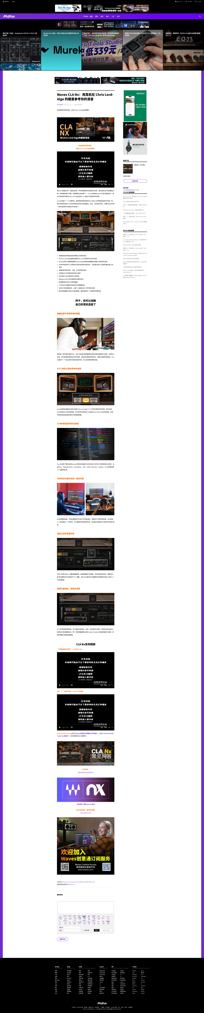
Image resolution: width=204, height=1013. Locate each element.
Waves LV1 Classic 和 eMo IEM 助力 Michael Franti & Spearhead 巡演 (135, 254)
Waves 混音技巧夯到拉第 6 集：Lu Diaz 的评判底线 (135, 263)
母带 (89, 974)
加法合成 (69, 972)
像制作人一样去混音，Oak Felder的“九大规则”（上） (134, 249)
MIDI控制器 (114, 972)
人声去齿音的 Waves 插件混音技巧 (132, 267)
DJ (100, 984)
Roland (142, 989)
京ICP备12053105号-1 (101, 1009)
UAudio (142, 991)
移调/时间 (81, 982)
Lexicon (143, 980)
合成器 (121, 971)
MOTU (133, 984)
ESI (141, 978)
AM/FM (68, 974)
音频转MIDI (90, 984)
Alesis (142, 971)
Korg (133, 980)
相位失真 (69, 985)
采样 (68, 976)
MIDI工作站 (102, 974)
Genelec (134, 978)
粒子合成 (69, 978)
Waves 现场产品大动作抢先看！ (131, 258)
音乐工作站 (102, 972)
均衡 (80, 985)
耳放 (113, 987)
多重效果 (81, 991)
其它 (68, 993)
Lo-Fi (89, 976)
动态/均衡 (122, 984)
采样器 (121, 989)
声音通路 (90, 985)
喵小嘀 (85, 1007)
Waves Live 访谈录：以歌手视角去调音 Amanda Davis (133, 271)
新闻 (91, 16)
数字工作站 (123, 985)
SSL (133, 987)
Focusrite (134, 976)
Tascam (134, 989)
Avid (142, 974)
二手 (113, 16)
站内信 (13, 1)
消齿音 (80, 976)
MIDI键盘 (114, 971)
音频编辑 (102, 978)
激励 (80, 971)
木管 (56, 991)
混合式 (68, 980)
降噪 (89, 971)
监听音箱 (114, 989)
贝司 (56, 974)
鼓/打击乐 (57, 980)
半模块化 (69, 982)
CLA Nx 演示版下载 (128, 190)
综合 (56, 993)
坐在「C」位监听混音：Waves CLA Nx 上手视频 (134, 217)
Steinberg (134, 991)
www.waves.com (85, 813)
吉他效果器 (123, 980)
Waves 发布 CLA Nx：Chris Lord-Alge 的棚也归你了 (135, 222)
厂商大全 (85, 16)
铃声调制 (90, 991)
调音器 (89, 993)
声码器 (80, 989)
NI (141, 984)
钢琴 (56, 982)
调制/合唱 (90, 980)
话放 (113, 985)
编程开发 (102, 993)
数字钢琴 (122, 978)
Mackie (134, 982)
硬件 (96, 16)
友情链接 (130, 1007)
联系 (123, 1007)
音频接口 (114, 976)
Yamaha (143, 993)
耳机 (113, 984)
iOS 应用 (73, 1007)
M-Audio (143, 982)
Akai (133, 972)
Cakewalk (143, 976)
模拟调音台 (114, 978)
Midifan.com (71, 884)
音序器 (121, 993)
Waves (133, 993)
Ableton (134, 971)
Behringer (134, 974)
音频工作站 (102, 971)
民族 (56, 972)
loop (56, 984)
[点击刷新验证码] (96, 930)
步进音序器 (102, 987)
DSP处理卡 (114, 991)
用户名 (61, 927)
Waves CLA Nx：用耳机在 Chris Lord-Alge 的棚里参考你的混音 (135, 197)
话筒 (113, 982)
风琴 (56, 989)
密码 (60, 930)
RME (142, 987)
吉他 (56, 985)
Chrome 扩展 (114, 1007)
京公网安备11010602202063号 (114, 1009)
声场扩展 (81, 978)
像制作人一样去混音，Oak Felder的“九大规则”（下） (134, 235)
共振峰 (68, 989)
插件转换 (102, 989)
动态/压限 (90, 978)
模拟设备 (122, 972)
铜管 (56, 971)
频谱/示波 (90, 972)
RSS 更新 (107, 1007)
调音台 (80, 980)
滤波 (80, 984)
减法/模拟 (69, 971)
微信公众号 (179, 1)
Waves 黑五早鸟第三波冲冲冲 (131, 201)
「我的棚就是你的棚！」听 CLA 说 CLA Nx (134, 213)
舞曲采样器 (123, 991)
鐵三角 (142, 972)
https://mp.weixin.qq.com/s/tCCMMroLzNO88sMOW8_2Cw (78, 882)
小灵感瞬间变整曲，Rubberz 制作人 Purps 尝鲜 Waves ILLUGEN (134, 276)
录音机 (89, 987)
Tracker (101, 982)
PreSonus (134, 985)
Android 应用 (80, 1007)
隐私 (126, 1007)
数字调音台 (114, 980)
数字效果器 (114, 993)
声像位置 (81, 993)
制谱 (101, 991)
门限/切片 (81, 987)
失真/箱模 (90, 982)
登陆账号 (7, 1)
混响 (80, 972)
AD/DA (121, 982)
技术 (107, 16)
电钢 (56, 976)
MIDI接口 (114, 974)
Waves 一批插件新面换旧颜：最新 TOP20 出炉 (135, 206)
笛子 (56, 987)
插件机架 (102, 980)
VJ (100, 985)
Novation (143, 985)
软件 (102, 16)
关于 (119, 1007)
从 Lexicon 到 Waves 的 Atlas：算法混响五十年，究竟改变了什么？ (135, 240)
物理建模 (69, 991)
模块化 (68, 984)
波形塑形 (69, 987)
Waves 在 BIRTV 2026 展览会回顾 (132, 245)
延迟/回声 (81, 974)
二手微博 (199, 1)
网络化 (89, 989)
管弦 (56, 978)
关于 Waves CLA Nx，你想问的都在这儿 (133, 210)
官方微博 (190, 1)
